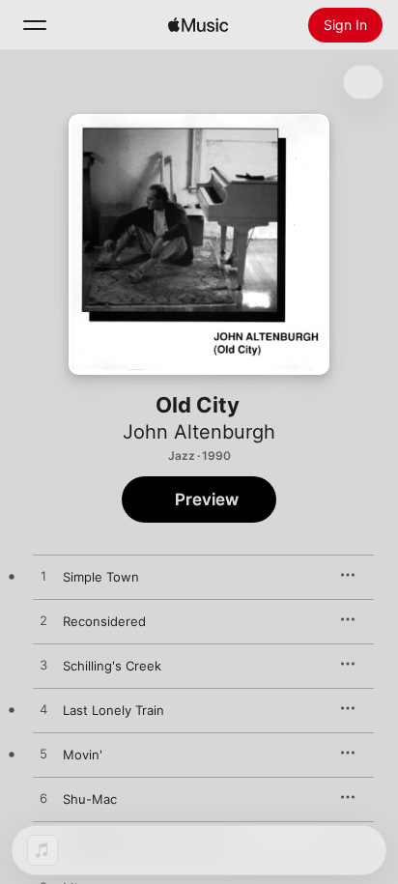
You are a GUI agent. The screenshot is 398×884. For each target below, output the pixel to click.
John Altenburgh (199, 431)
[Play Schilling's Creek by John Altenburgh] (43, 665)
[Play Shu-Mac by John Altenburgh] (43, 799)
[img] (198, 25)
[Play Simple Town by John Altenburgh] (43, 576)
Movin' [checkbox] (82, 754)
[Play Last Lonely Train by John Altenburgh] (43, 710)
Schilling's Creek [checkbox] (112, 665)
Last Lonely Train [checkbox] (113, 710)
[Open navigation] (35, 25)
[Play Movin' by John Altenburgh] (43, 754)
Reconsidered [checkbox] (104, 621)
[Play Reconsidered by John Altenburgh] (43, 621)
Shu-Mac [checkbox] (90, 799)
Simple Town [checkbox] (101, 577)
